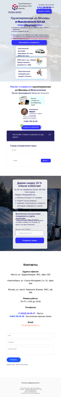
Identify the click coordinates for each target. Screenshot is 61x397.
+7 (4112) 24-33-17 (26, 313)
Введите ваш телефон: (22, 229)
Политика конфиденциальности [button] (31, 382)
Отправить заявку (29, 240)
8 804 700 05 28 (30, 121)
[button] (31, 127)
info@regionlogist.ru (30, 325)
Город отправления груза (23, 146)
